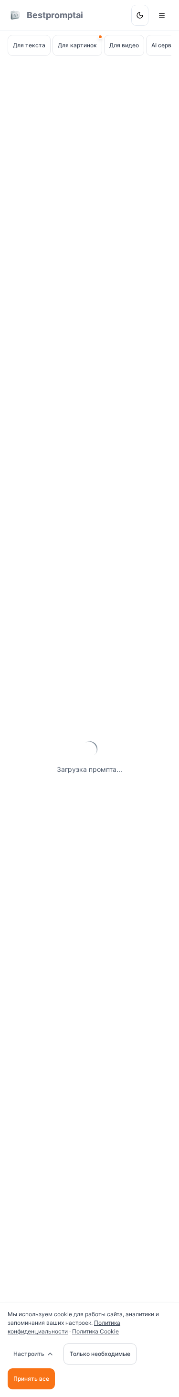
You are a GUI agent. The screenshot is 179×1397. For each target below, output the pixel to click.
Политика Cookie (95, 1331)
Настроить (28, 1353)
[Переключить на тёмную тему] (139, 15)
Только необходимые (100, 1353)
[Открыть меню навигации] (161, 15)
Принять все (31, 1378)
